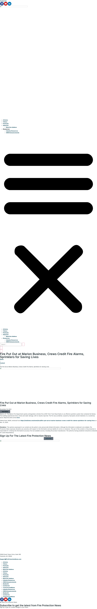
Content (2, 363)
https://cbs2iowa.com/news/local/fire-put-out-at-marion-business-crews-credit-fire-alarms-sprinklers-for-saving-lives (58, 420)
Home (2, 359)
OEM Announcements (12, 132)
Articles (5, 120)
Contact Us (3, 1)
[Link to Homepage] (13, 6)
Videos (5, 122)
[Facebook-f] (2, 4)
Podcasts (6, 123)
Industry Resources (12, 131)
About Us (5, 125)
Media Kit (6, 584)
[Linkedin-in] (9, 4)
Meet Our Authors (11, 127)
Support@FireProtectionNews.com (10, 559)
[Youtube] (6, 4)
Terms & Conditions (9, 587)
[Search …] (11, 344)
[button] (48, 231)
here (18, 417)
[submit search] (23, 344)
